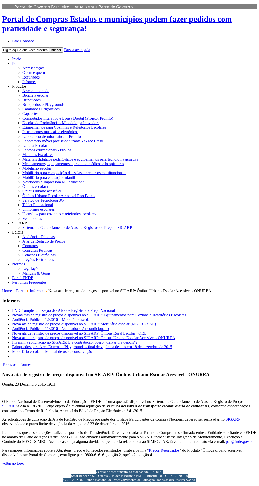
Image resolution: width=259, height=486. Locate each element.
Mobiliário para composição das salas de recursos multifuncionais (74, 173)
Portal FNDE (22, 278)
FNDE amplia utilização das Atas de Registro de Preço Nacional (63, 310)
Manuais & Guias (36, 273)
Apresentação (33, 68)
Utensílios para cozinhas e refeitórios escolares (59, 214)
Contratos (30, 246)
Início (16, 59)
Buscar (56, 50)
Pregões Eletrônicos (38, 259)
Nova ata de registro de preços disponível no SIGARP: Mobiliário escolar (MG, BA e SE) (84, 324)
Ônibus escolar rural (38, 186)
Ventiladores (32, 218)
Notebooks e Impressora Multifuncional (53, 182)
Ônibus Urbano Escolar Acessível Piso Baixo (58, 195)
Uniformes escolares (38, 209)
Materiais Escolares (37, 154)
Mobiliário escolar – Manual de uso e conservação (52, 351)
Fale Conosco (23, 41)
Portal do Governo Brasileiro (42, 7)
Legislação (30, 268)
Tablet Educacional (37, 205)
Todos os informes (16, 364)
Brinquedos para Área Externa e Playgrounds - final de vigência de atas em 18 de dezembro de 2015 (92, 347)
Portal (16, 63)
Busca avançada (77, 50)
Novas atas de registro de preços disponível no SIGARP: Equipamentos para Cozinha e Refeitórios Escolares (99, 315)
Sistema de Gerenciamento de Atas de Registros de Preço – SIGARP (77, 227)
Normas (18, 264)
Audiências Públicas (38, 237)
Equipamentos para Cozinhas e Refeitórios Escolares (64, 127)
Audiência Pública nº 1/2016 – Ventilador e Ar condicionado (60, 328)
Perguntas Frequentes (29, 282)
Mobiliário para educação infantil (48, 177)
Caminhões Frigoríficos (41, 109)
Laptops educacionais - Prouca (46, 150)
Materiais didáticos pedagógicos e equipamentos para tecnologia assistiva (80, 159)
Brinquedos (31, 100)
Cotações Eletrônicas (39, 255)
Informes (29, 82)
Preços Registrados (164, 450)
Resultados (31, 77)
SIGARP (9, 406)
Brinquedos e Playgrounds (43, 104)
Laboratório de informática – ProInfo (51, 136)
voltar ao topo (13, 463)
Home (7, 291)
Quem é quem (33, 72)
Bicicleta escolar (35, 95)
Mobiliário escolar (36, 168)
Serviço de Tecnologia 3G (43, 200)
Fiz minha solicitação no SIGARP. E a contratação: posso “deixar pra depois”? (74, 342)
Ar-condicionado (35, 91)
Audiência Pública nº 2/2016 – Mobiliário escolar (51, 319)
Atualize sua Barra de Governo (104, 7)
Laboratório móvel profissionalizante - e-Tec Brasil (62, 141)
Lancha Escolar (34, 145)
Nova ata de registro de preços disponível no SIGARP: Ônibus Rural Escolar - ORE (79, 333)
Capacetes (30, 113)
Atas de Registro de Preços (43, 241)
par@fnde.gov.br (239, 441)
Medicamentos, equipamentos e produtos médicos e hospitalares (73, 164)
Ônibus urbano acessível (41, 191)
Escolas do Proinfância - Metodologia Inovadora (60, 123)
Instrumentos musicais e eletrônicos (50, 132)
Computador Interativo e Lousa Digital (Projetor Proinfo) (67, 118)
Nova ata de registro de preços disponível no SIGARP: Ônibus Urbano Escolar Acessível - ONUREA (93, 338)
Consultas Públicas (37, 250)
